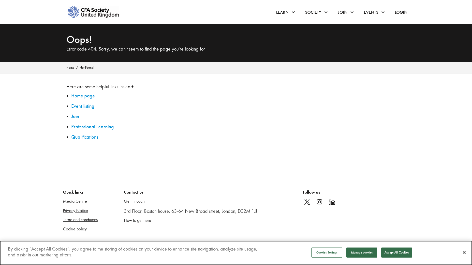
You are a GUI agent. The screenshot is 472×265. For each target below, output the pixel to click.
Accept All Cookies (396, 252)
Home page (83, 96)
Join (342, 12)
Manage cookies (362, 252)
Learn (282, 12)
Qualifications (84, 137)
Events (371, 12)
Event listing (82, 106)
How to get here (137, 220)
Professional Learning (92, 127)
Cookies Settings (327, 252)
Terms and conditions (80, 219)
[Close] (464, 252)
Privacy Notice (75, 210)
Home (70, 68)
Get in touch (134, 201)
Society (313, 12)
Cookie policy (75, 229)
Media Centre (75, 201)
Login (401, 12)
